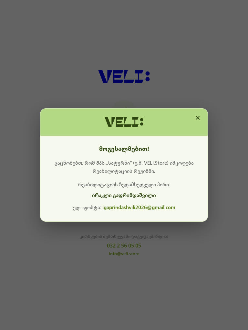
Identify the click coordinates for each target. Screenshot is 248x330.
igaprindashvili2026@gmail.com (138, 207)
